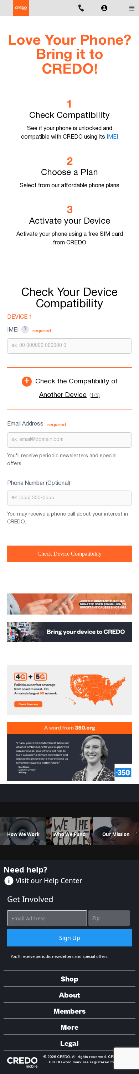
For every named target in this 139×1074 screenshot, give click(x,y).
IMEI (112, 137)
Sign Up (69, 938)
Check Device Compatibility (69, 554)
